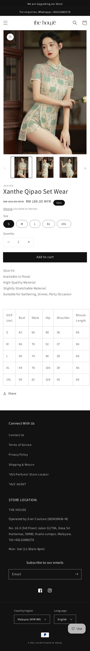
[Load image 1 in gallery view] (21, 167)
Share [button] (12, 393)
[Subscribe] (76, 574)
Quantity (8, 233)
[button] (5, 23)
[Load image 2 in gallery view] (45, 167)
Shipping (7, 208)
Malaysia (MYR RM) (29, 619)
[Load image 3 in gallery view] (68, 167)
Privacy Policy (18, 454)
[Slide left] (5, 168)
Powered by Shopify (52, 642)
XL (48, 224)
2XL (64, 224)
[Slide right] (85, 168)
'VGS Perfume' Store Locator (29, 474)
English (62, 619)
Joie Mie (39, 642)
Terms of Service (20, 445)
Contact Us (16, 435)
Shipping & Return (21, 464)
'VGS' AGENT (17, 484)
